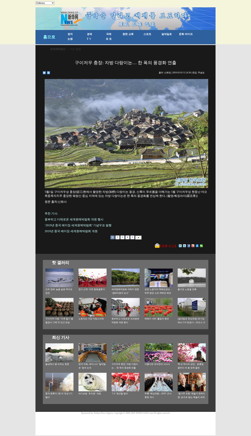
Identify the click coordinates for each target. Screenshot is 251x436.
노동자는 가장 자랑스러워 (91, 318)
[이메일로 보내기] (44, 72)
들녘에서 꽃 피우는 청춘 (57, 364)
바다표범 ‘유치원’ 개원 (89, 393)
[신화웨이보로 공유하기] (180, 245)
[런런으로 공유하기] (197, 245)
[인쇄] (48, 72)
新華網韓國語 (58, 49)
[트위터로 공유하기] (184, 245)
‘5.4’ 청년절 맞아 (120, 393)
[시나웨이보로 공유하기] (193, 245)
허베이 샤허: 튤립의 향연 (157, 318)
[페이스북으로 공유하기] (188, 245)
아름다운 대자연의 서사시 (157, 364)
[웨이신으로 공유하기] (201, 245)
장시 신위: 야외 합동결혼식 (91, 289)
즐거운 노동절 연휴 (187, 289)
